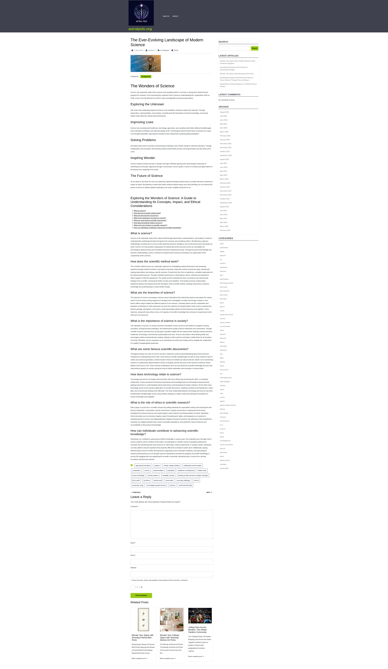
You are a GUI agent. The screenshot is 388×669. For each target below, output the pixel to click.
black (222, 303)
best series (224, 295)
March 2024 (224, 226)
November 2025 (225, 147)
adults (222, 251)
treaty (222, 437)
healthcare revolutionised (186, 470)
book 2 (222, 307)
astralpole (151, 50)
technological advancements (156, 485)
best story (223, 299)
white (222, 456)
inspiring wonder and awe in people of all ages (193, 475)
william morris (225, 460)
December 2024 (225, 191)
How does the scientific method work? (147, 213)
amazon (223, 255)
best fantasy (224, 279)
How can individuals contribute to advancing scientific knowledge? (157, 228)
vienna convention (226, 444)
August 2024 (224, 207)
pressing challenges (183, 480)
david (222, 330)
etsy (221, 354)
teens (222, 433)
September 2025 (226, 155)
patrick (222, 401)
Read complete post (139, 658)
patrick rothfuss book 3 (228, 405)
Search (223, 42)
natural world (158, 480)
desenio (223, 334)
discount (223, 338)
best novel (223, 287)
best (221, 275)
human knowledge (138, 475)
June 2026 (223, 120)
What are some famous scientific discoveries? (150, 220)
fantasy (222, 362)
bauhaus (223, 271)
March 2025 (224, 179)
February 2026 (225, 136)
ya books (223, 464)
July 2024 (223, 210)
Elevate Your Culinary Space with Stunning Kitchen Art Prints (169, 637)
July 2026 (223, 116)
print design (224, 413)
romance (223, 417)
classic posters (225, 322)
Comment (135, 506)
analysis (157, 465)
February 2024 (225, 230)
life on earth (136, 480)
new (221, 393)
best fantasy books (226, 283)
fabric (222, 358)
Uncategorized (145, 76)
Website (133, 568)
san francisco (224, 421)
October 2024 (225, 199)
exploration (170, 470)
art (221, 259)
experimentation (158, 470)
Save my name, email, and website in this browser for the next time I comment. (160, 580)
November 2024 (225, 195)
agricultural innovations (143, 465)
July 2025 (223, 163)
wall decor (223, 452)
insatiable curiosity (168, 475)
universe (172, 485)
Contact (175, 16)
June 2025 (223, 167)
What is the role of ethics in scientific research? (150, 225)
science (196, 480)
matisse (222, 385)
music (222, 389)
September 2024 (226, 203)
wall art (222, 448)
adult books (224, 247)
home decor (224, 370)
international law (226, 378)
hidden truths (202, 470)
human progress (153, 475)
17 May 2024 (138, 50)
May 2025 (223, 171)
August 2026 (224, 112)
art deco (223, 263)
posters (222, 409)
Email (133, 555)
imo (221, 374)
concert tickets (225, 326)
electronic (223, 350)
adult (221, 244)
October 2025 (225, 151)
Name (133, 543)
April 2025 (223, 175)
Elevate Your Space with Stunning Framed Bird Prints (142, 637)
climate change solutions (171, 465)
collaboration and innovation (192, 465)
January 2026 (225, 140)
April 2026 (223, 128)
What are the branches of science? (146, 215)
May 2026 (223, 124)
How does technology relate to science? (148, 223)
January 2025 (225, 187)
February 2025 (225, 183)
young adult (224, 468)
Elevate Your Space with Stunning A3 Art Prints (237, 74)
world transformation (185, 485)
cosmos (146, 470)
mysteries (146, 480)
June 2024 (223, 214)
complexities (136, 470)
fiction (222, 366)
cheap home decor (226, 314)
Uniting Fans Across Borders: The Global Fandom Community (197, 629)
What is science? (140, 211)
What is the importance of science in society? (150, 218)
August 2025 (224, 159)
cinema (222, 318)
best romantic (224, 291)
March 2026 (224, 132)
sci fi (221, 425)
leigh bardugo (225, 381)
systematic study (137, 485)
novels (222, 397)
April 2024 (223, 222)
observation (169, 480)
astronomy (223, 267)
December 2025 (225, 143)
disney (222, 342)
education (223, 346)
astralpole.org (140, 29)
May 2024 (223, 218)
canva (222, 311)
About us (166, 16)
